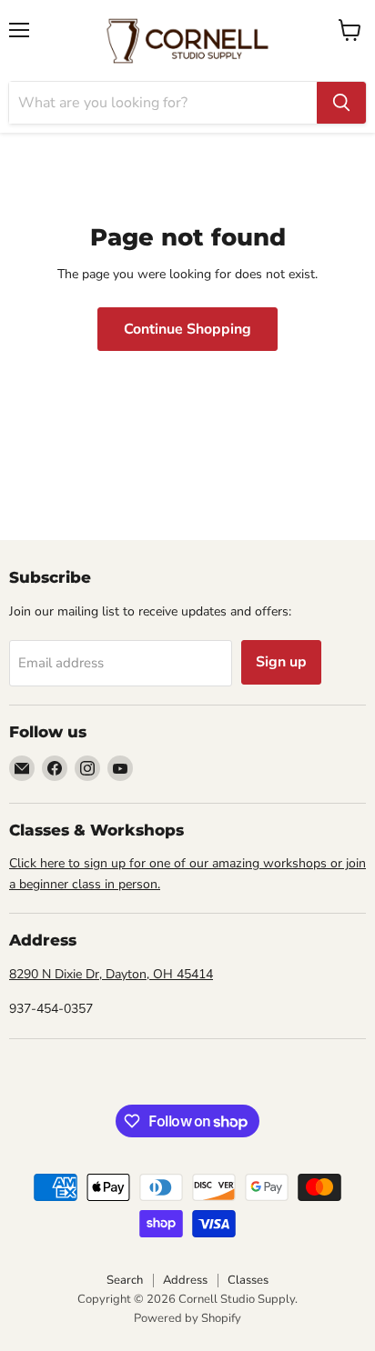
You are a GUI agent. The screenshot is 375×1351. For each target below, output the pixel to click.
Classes (248, 1280)
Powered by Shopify (187, 1318)
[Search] (341, 103)
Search (124, 1280)
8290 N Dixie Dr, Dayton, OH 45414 (111, 974)
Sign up (281, 662)
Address (185, 1280)
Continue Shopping (187, 329)
